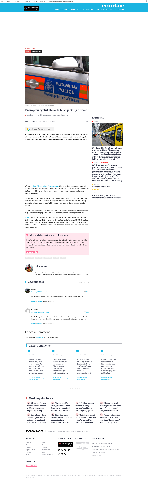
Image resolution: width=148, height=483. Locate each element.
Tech (27, 454)
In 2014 (28, 218)
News (27, 445)
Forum (44, 442)
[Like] (85, 292)
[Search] (2, 1)
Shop (43, 452)
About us (29, 442)
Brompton (38, 257)
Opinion (44, 445)
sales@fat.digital (113, 449)
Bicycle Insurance (47, 454)
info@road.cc (107, 443)
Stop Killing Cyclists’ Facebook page (45, 186)
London (63, 257)
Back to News (31, 48)
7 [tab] (79, 388)
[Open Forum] (103, 9)
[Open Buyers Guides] (83, 9)
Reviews (28, 447)
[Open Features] (94, 9)
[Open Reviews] (68, 9)
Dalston (56, 257)
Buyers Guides (30, 450)
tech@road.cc (105, 446)
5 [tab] (75, 388)
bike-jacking (29, 257)
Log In (33, 301)
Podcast (44, 447)
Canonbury (48, 257)
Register (39, 301)
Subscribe (33, 252)
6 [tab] (77, 388)
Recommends (46, 450)
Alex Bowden (42, 266)
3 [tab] (72, 388)
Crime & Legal (36, 51)
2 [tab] (70, 388)
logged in (39, 337)
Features (28, 452)
